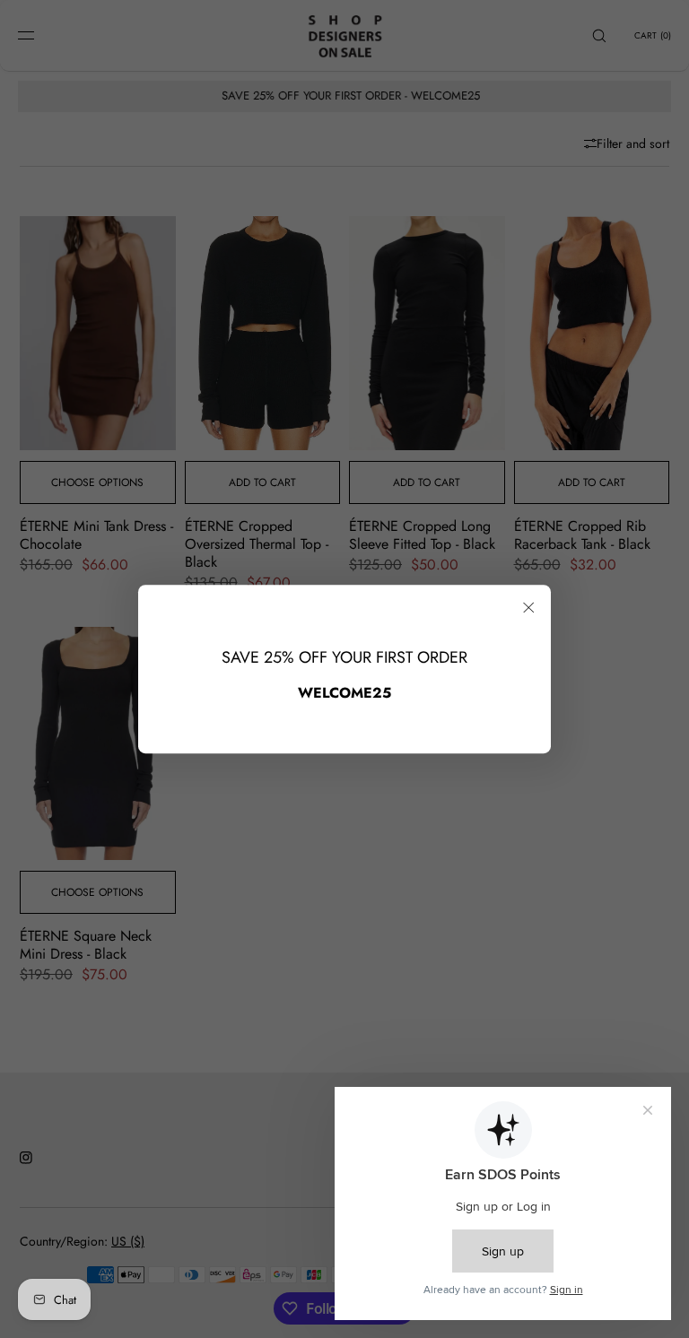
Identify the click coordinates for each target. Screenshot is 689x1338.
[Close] (528, 607)
